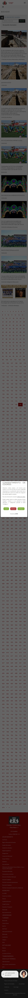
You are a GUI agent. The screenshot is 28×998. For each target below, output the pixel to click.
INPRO (16, 513)
